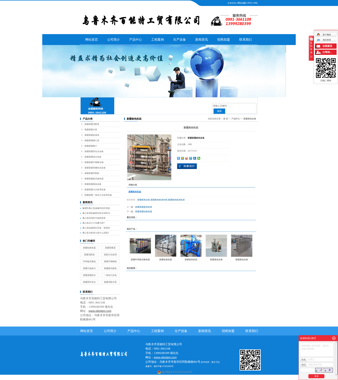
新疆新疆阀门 (90, 146)
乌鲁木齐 (191, 377)
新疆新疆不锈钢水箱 (94, 162)
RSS (250, 3)
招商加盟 (223, 39)
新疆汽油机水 (89, 268)
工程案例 (157, 39)
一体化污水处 (110, 275)
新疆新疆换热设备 (92, 184)
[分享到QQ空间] (182, 158)
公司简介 (113, 39)
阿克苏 (171, 377)
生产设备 (179, 39)
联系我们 (245, 39)
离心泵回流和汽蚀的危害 (94, 218)
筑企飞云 (215, 362)
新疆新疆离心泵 (91, 140)
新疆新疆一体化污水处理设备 (98, 195)
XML (256, 3)
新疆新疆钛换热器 (143, 211)
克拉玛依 (214, 377)
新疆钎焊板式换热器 (140, 259)
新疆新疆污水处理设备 (95, 189)
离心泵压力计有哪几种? (93, 223)
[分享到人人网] (194, 158)
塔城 (207, 377)
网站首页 (91, 39)
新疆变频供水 (89, 275)
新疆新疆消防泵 (91, 124)
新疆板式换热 (110, 268)
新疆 (198, 377)
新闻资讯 (201, 39)
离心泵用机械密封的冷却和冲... (96, 213)
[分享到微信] (198, 158)
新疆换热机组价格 (159, 200)
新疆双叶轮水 (89, 282)
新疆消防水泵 (110, 282)
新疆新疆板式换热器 (94, 178)
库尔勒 (178, 377)
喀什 (165, 377)
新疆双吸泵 (110, 248)
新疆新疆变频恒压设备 (95, 168)
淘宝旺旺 (327, 40)
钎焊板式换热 (89, 261)
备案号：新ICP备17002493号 (159, 366)
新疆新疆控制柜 (91, 173)
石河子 (160, 377)
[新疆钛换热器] (166, 245)
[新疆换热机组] (191, 245)
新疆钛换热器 (89, 248)
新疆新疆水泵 (90, 129)
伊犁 (202, 377)
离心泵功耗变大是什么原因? (95, 233)
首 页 (225, 118)
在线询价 (187, 166)
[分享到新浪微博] (186, 158)
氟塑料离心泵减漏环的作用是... (96, 208)
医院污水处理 (110, 254)
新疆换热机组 (191, 259)
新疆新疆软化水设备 (94, 151)
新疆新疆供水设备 (92, 157)
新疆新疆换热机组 (143, 207)
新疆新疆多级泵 (91, 135)
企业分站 (231, 3)
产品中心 (135, 39)
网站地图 (241, 3)
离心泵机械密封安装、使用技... (96, 228)
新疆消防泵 (89, 254)
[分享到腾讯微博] (190, 158)
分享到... (327, 52)
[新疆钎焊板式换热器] (140, 245)
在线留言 (327, 46)
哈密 (184, 377)
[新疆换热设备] (216, 245)
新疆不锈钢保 (110, 261)
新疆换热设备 (249, 118)
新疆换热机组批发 (176, 200)
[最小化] (334, 338)
